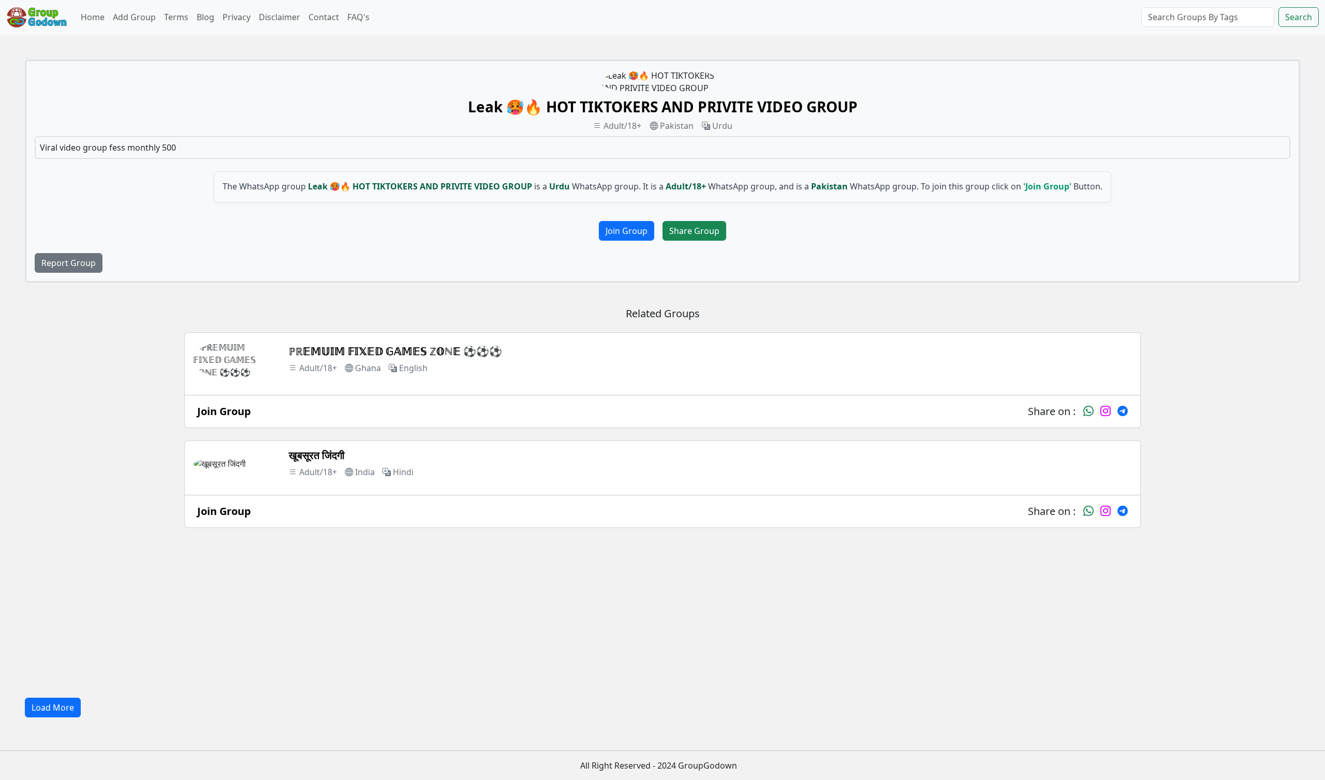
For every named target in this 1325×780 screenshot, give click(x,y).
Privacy (237, 17)
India (365, 472)
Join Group (626, 231)
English (413, 368)
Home (93, 17)
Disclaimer (279, 17)
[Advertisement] (662, 612)
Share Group (694, 231)
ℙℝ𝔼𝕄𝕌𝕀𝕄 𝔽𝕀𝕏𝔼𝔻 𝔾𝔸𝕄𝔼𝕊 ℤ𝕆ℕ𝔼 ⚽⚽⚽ (395, 351)
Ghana (368, 368)
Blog (205, 17)
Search (1298, 17)
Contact (323, 17)
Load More (53, 707)
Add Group (134, 17)
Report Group (68, 263)
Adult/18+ (622, 125)
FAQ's (358, 17)
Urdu (722, 125)
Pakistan (677, 125)
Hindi (403, 472)
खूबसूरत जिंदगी (317, 455)
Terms (176, 17)
